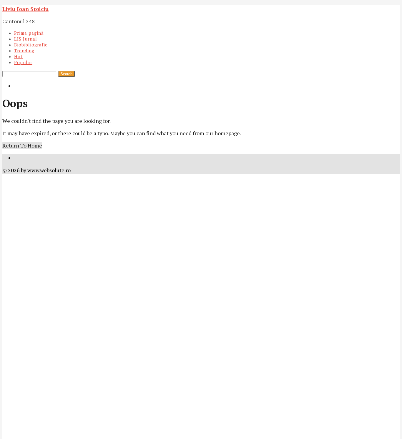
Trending (24, 50)
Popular (23, 62)
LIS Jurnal (25, 39)
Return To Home (22, 145)
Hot (18, 56)
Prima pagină (29, 33)
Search (66, 74)
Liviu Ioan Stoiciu (25, 8)
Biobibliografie (31, 45)
